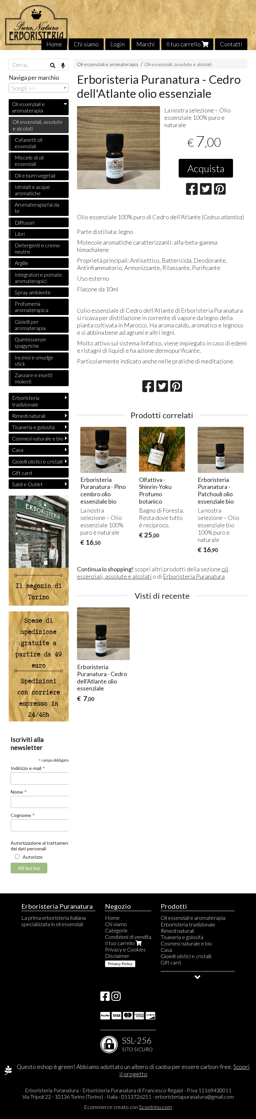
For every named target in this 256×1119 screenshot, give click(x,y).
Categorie (116, 930)
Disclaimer (117, 955)
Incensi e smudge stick (34, 360)
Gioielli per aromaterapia (30, 324)
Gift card (22, 473)
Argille (21, 263)
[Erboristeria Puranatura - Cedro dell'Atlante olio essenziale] (118, 147)
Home (54, 44)
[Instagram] (116, 998)
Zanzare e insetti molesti (33, 378)
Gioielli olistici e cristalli (37, 461)
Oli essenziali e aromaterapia (107, 64)
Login (117, 44)
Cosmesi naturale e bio (37, 438)
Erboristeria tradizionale (25, 400)
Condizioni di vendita (128, 936)
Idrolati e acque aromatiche (32, 190)
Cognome (23, 815)
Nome (19, 791)
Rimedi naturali (28, 415)
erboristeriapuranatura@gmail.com (194, 1096)
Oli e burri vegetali (35, 175)
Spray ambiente (33, 292)
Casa (17, 450)
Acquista (205, 168)
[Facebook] (105, 998)
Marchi (145, 44)
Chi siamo (86, 44)
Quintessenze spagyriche (30, 342)
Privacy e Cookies (125, 949)
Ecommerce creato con (128, 1107)
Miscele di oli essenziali (29, 160)
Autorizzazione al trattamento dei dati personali (42, 845)
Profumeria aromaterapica (31, 306)
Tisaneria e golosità (33, 427)
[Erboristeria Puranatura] (128, 25)
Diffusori (24, 222)
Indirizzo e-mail (28, 768)
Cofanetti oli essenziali (28, 142)
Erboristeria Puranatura (194, 576)
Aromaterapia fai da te (37, 207)
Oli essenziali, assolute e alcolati (178, 64)
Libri (20, 234)
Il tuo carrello (184, 44)
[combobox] (39, 87)
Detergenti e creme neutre (37, 248)
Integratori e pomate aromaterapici (38, 277)
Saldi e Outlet (27, 484)
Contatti (231, 44)
